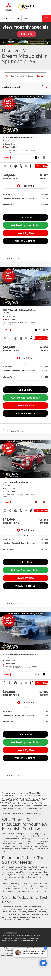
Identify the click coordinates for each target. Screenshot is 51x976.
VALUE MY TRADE (25, 241)
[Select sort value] (46, 87)
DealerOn (20, 936)
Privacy (33, 936)
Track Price (27, 185)
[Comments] (31, 166)
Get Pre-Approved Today (25, 225)
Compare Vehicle (15, 258)
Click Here (26, 33)
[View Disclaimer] (26, 166)
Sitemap (27, 936)
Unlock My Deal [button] (25, 233)
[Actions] (46, 139)
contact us (27, 919)
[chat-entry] (43, 963)
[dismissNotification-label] (45, 948)
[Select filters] (41, 87)
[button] (11, 18)
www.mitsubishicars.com (28, 941)
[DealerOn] (10, 932)
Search (40, 76)
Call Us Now (25, 217)
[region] (25, 202)
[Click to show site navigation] (46, 18)
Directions (29, 18)
